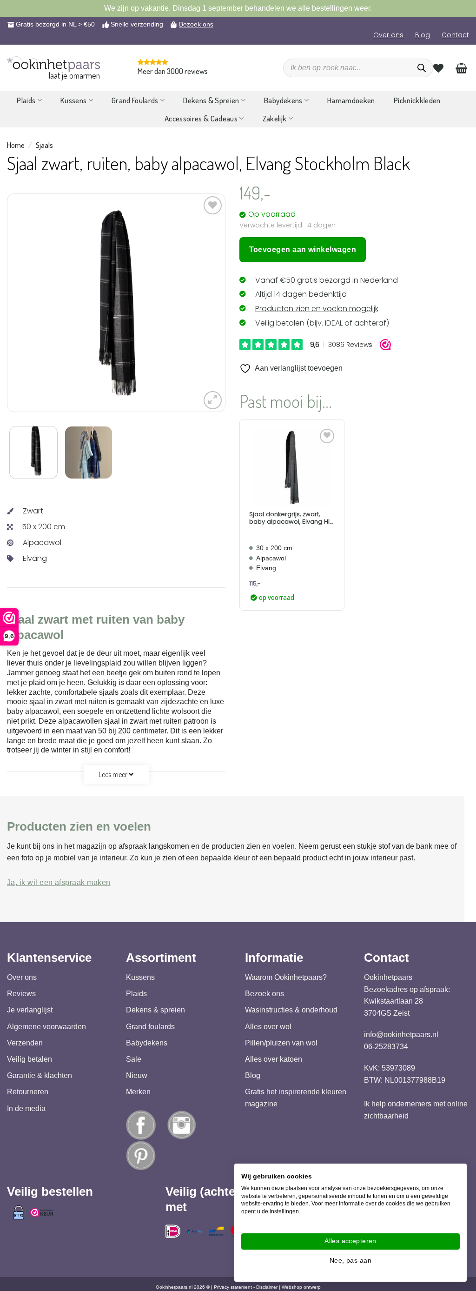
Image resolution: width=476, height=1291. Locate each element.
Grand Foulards (135, 100)
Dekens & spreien (155, 1010)
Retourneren (27, 1092)
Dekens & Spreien (211, 100)
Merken (138, 1092)
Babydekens (283, 100)
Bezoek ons (196, 24)
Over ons (388, 35)
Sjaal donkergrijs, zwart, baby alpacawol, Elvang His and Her (291, 518)
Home (16, 145)
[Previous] (36, 303)
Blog (422, 35)
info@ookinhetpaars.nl (401, 1034)
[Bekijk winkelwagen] (461, 68)
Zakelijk (275, 118)
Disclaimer (267, 1287)
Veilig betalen (29, 1059)
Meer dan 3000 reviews (173, 71)
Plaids (26, 100)
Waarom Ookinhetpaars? (286, 977)
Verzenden (25, 1043)
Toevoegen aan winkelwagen (303, 249)
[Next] (195, 303)
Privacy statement (233, 1287)
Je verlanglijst (30, 1010)
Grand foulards (150, 1027)
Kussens (73, 100)
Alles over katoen (273, 1059)
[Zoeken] (421, 68)
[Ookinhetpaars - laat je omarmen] (53, 64)
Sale (133, 1059)
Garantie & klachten (39, 1075)
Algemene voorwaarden (46, 1027)
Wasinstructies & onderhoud (291, 1010)
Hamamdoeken (351, 100)
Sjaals (44, 145)
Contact (455, 35)
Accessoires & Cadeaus (201, 118)
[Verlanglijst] (438, 68)
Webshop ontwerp (301, 1287)
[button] (213, 400)
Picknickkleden (417, 100)
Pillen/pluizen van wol (281, 1043)
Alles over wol (268, 1027)
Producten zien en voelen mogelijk (316, 308)
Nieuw (136, 1075)
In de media (26, 1108)
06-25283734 (386, 1047)
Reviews (21, 994)
